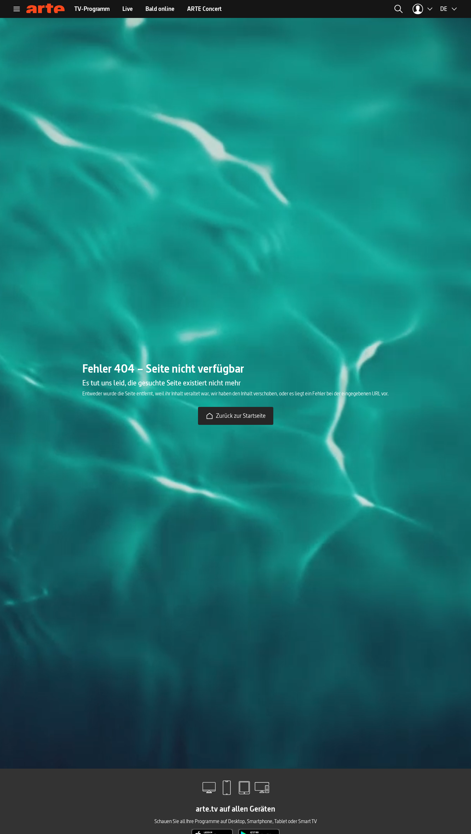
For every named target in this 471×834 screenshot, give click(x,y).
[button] (337, 9)
